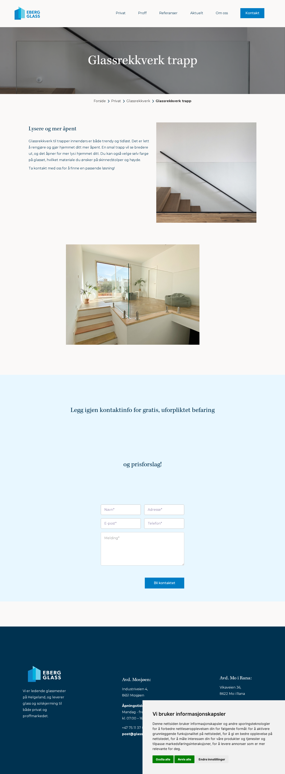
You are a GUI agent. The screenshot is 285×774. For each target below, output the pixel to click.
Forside (100, 101)
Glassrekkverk (138, 101)
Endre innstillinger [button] (212, 759)
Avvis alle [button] (184, 759)
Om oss (222, 13)
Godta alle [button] (163, 759)
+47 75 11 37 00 (134, 728)
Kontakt (252, 13)
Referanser (168, 13)
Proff (142, 13)
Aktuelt (196, 13)
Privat (121, 13)
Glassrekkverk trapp (173, 101)
